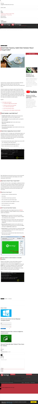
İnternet (9, 27)
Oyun (18, 27)
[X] (28, 377)
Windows (1, 27)
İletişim (26, 27)
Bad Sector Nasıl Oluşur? (9, 106)
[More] (36, 303)
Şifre (1, 11)
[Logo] (5, 25)
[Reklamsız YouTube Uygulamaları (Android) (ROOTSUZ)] (31, 91)
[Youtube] (29, 377)
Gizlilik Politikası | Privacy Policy (6, 14)
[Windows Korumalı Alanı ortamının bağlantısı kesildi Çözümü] (13, 325)
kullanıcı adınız (3, 7)
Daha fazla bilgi (9, 402)
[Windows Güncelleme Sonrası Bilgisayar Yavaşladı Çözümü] (13, 313)
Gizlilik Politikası (33, 382)
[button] (37, 24)
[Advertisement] (19, 38)
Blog (1, 29)
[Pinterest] (27, 377)
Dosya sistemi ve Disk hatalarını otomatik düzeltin (11, 110)
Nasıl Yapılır (10, 298)
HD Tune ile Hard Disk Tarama (8, 108)
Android (5, 27)
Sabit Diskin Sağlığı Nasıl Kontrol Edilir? (10, 103)
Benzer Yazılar (4, 308)
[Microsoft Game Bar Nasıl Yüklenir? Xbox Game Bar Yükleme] (13, 338)
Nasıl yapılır (4, 29)
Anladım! (33, 402)
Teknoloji (15, 27)
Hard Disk (6, 298)
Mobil (12, 27)
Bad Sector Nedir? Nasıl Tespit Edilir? (9, 105)
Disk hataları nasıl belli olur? (7, 102)
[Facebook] (26, 377)
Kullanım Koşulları (27, 382)
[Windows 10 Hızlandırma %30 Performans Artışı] (31, 70)
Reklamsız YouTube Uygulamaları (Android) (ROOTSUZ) (31, 96)
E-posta (2, 20)
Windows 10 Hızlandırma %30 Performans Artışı (30, 75)
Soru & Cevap (22, 27)
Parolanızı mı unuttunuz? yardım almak (7, 13)
